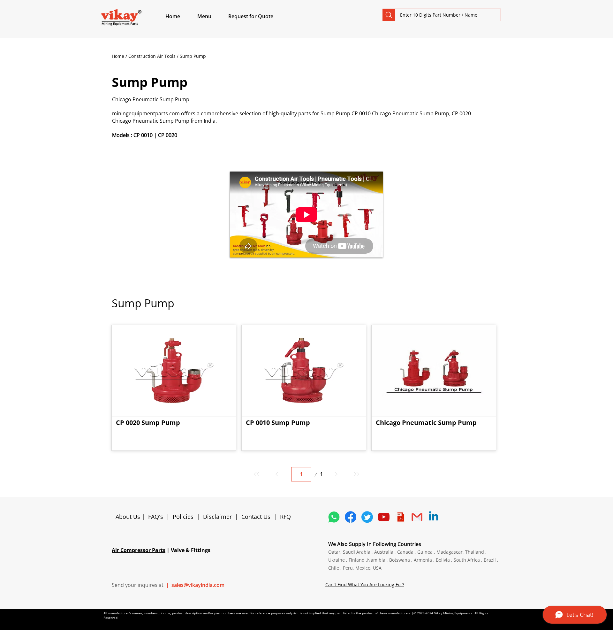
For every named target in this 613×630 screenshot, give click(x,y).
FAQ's (155, 516)
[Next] (336, 474)
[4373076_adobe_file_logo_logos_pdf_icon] (400, 517)
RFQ (285, 516)
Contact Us (255, 516)
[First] (257, 474)
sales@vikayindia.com (197, 584)
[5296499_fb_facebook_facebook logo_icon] (350, 517)
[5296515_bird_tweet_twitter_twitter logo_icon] (367, 517)
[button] (211, 16)
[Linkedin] (433, 517)
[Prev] (277, 474)
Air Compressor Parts (138, 550)
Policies (183, 516)
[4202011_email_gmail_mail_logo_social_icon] (417, 517)
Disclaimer (219, 516)
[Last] (356, 474)
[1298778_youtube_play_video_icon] (384, 517)
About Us (129, 516)
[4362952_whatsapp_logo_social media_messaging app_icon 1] (334, 517)
